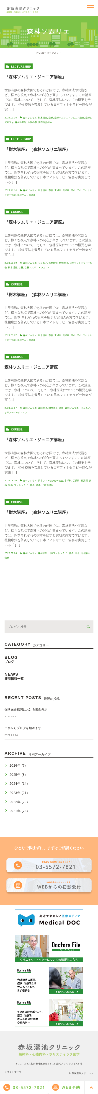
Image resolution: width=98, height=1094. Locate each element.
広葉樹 (76, 480)
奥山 (73, 190)
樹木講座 (42, 117)
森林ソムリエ (30, 117)
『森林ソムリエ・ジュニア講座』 (35, 76)
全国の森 (32, 122)
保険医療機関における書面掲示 (26, 709)
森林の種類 (20, 122)
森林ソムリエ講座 (26, 195)
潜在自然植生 (45, 122)
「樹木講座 (47, 485)
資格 (61, 408)
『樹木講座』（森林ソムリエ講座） (37, 149)
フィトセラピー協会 (24, 485)
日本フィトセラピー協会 (50, 480)
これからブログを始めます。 (24, 728)
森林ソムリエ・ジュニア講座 (69, 117)
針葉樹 (66, 190)
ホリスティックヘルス (16, 412)
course (17, 211)
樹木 (77, 553)
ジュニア (42, 263)
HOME (40, 53)
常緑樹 (57, 190)
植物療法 (63, 263)
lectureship (21, 66)
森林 (51, 117)
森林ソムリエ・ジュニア (37, 267)
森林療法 (53, 263)
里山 (79, 190)
